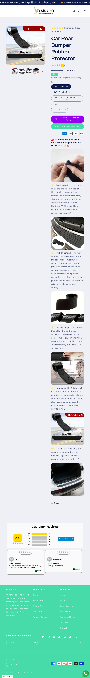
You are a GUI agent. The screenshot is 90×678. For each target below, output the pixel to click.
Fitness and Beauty (68, 617)
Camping (64, 622)
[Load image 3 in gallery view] (29, 71)
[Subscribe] (35, 642)
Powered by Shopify (25, 673)
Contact (63, 628)
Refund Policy (39, 606)
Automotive (65, 611)
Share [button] (56, 503)
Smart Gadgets (66, 606)
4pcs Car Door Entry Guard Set (67, 98)
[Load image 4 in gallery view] (36, 71)
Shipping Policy (39, 611)
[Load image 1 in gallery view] (15, 71)
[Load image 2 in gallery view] (22, 71)
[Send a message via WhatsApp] (85, 673)
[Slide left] (8, 71)
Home (62, 595)
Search (36, 595)
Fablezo (15, 673)
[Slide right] (42, 71)
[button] (5, 11)
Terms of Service (40, 617)
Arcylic (63, 600)
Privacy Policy (39, 600)
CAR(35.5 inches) (61, 86)
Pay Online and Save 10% (67, 126)
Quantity (54, 105)
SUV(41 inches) (60, 92)
